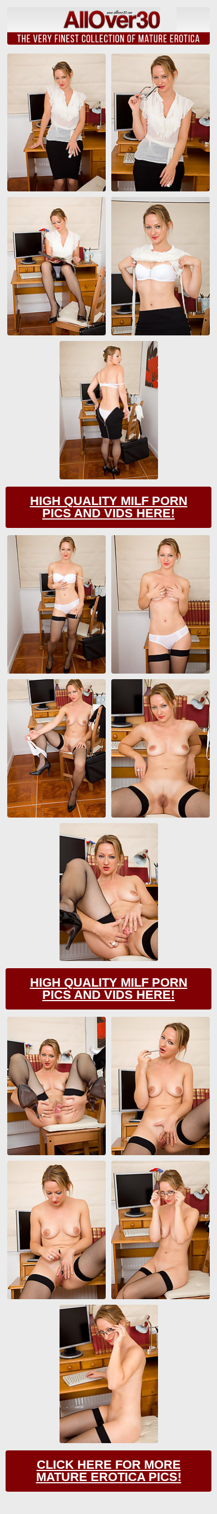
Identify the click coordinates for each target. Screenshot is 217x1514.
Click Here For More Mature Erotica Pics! (108, 1471)
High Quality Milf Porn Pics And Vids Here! (109, 507)
